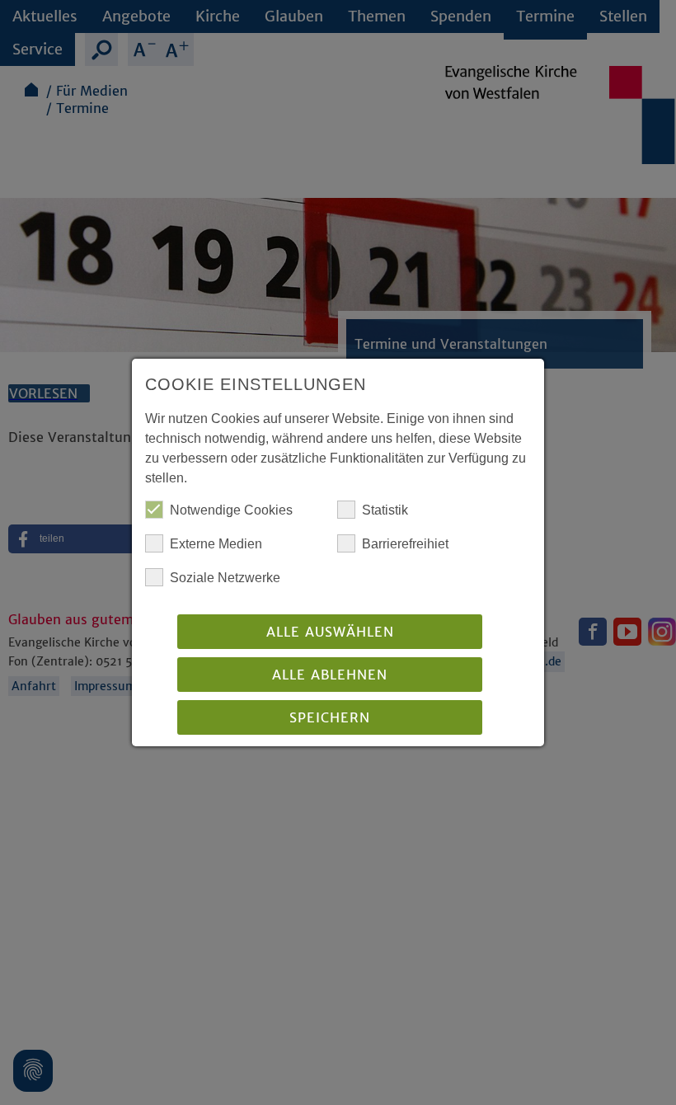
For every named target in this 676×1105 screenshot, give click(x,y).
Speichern (329, 717)
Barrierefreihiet (405, 544)
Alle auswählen (330, 631)
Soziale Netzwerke (225, 578)
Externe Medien (216, 544)
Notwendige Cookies (231, 510)
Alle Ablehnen (329, 674)
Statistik (385, 510)
